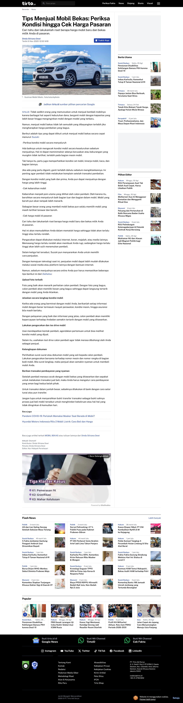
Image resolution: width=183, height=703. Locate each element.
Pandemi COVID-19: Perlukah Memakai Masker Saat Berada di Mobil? (58, 416)
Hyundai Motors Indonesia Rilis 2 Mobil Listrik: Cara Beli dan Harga (57, 421)
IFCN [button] (96, 680)
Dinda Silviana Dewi (31, 39)
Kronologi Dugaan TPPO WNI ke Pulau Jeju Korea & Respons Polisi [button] (82, 571)
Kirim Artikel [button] (100, 673)
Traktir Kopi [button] (103, 40)
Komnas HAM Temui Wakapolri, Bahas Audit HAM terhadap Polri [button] (133, 570)
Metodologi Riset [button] (66, 676)
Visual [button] (150, 3)
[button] (28, 3)
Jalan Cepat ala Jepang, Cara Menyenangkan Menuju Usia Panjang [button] (148, 625)
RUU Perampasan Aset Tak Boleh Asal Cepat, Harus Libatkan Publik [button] (130, 185)
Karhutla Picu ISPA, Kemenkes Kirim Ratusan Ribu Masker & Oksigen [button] (84, 557)
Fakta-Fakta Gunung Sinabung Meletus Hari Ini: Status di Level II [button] (132, 557)
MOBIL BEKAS (51, 436)
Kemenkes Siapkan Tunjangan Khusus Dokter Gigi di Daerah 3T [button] (37, 583)
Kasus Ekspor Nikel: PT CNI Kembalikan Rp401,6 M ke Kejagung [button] (131, 530)
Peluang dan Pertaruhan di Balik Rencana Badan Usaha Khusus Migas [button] (131, 213)
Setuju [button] (176, 698)
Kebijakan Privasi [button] (102, 666)
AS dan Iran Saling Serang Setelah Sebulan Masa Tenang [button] (36, 528)
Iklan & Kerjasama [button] (66, 680)
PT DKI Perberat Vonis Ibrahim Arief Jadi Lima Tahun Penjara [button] (84, 542)
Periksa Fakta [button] (108, 3)
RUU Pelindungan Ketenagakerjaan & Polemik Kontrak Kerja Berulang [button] (131, 227)
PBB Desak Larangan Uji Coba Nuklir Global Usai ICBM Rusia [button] (62, 625)
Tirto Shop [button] (99, 683)
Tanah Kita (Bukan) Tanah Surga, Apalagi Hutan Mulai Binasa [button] (133, 108)
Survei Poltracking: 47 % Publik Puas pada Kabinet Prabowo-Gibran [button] (82, 530)
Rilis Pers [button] (62, 683)
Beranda (25, 9)
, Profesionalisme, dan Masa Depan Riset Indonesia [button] (131, 122)
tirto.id (25, 112)
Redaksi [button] (61, 669)
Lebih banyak (155, 518)
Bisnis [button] (141, 3)
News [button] (121, 3)
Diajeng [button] (130, 3)
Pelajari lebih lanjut (148, 699)
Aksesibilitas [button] (100, 662)
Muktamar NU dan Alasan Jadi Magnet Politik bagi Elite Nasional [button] (130, 241)
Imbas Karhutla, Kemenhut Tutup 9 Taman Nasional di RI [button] (131, 80)
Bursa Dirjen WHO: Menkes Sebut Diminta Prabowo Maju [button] (35, 570)
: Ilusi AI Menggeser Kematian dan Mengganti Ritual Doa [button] (132, 199)
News (33, 9)
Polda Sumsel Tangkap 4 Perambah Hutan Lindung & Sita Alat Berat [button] (133, 543)
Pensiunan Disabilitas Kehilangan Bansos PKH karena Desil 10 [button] (133, 68)
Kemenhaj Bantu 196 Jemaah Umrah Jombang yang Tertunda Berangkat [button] (131, 585)
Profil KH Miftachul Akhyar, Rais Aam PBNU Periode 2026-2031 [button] (119, 625)
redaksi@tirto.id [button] (136, 676)
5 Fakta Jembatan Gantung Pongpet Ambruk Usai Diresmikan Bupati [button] (34, 543)
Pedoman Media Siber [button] (68, 673)
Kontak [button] (61, 666)
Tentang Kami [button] (64, 662)
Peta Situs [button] (99, 676)
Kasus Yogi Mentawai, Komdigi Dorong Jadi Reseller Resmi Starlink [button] (91, 625)
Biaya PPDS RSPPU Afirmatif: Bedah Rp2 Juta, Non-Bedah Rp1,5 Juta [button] (84, 585)
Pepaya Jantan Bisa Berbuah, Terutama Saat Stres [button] (131, 94)
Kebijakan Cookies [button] (102, 669)
